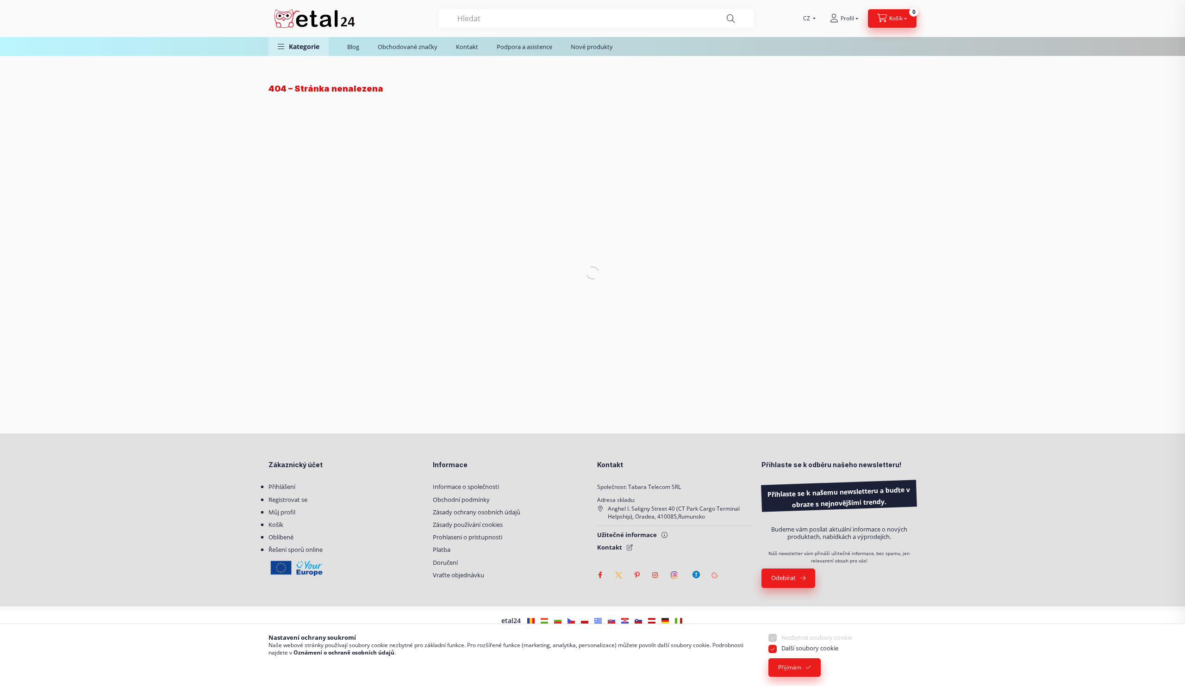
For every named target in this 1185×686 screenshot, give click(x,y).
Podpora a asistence (524, 47)
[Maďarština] (544, 621)
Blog (353, 47)
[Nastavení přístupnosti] (696, 570)
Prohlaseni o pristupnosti (467, 537)
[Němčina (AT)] (652, 621)
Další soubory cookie (809, 648)
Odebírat (783, 578)
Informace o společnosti (466, 486)
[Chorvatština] (625, 621)
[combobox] (596, 18)
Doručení (445, 562)
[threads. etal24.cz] (674, 575)
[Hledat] (730, 19)
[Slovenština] (611, 621)
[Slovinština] (638, 621)
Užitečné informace (627, 535)
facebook (600, 575)
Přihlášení (281, 486)
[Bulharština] (558, 621)
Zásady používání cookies (468, 524)
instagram (655, 575)
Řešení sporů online (295, 549)
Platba (441, 549)
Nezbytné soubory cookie (816, 637)
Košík (275, 524)
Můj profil (281, 512)
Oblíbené (280, 537)
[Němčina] (665, 621)
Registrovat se (287, 499)
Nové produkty (592, 47)
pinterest (637, 575)
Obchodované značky (407, 47)
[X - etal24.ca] (618, 575)
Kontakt (467, 47)
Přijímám (789, 667)
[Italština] (679, 621)
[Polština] (585, 621)
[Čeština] (571, 621)
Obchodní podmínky (461, 499)
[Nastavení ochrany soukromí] (714, 575)
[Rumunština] (531, 621)
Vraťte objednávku (458, 575)
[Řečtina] (598, 621)
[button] (298, 46)
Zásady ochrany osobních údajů (476, 512)
